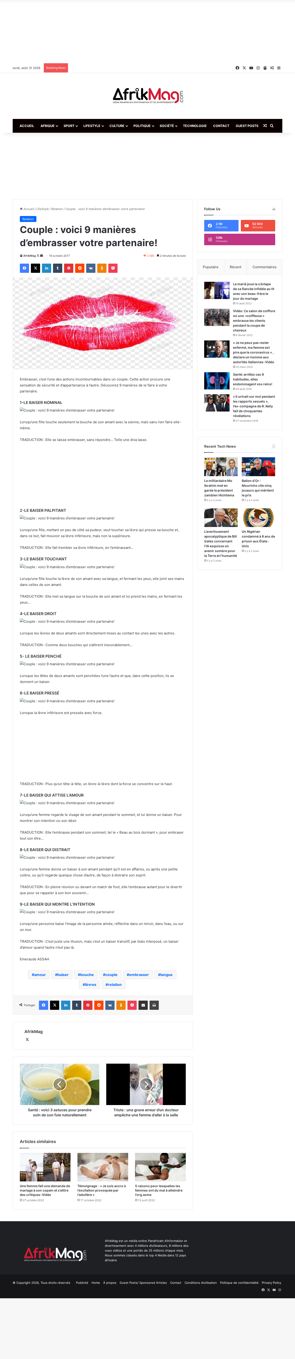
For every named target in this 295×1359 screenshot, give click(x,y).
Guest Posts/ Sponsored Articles (143, 1282)
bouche (87, 974)
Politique (142, 126)
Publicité (82, 1282)
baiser (63, 974)
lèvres (90, 984)
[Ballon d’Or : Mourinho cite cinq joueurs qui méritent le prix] (258, 466)
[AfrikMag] (147, 96)
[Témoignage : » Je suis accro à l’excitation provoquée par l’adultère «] (102, 1167)
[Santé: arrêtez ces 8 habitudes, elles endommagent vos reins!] (217, 380)
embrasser (139, 974)
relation (115, 984)
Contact (221, 126)
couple (111, 974)
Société (167, 126)
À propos (109, 1282)
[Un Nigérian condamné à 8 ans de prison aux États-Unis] (258, 517)
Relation (57, 209)
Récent (235, 267)
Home (95, 1282)
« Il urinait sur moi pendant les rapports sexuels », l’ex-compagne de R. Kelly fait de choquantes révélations (254, 406)
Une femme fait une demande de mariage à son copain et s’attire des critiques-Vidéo (45, 1190)
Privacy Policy (271, 1282)
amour (40, 974)
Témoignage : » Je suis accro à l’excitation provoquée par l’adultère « (101, 1190)
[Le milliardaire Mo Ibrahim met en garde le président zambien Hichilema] (221, 466)
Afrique (48, 126)
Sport (69, 126)
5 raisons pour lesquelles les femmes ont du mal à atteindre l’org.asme (159, 1190)
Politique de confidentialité (239, 1282)
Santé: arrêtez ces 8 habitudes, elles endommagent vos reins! (252, 379)
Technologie (195, 126)
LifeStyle (91, 126)
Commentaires (265, 267)
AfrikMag (29, 255)
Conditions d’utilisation (201, 1282)
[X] (27, 1039)
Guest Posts (247, 126)
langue (166, 974)
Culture (116, 126)
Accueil (27, 126)
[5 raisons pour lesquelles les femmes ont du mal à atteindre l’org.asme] (160, 1167)
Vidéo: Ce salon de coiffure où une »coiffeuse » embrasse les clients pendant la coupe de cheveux (254, 320)
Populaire (210, 267)
